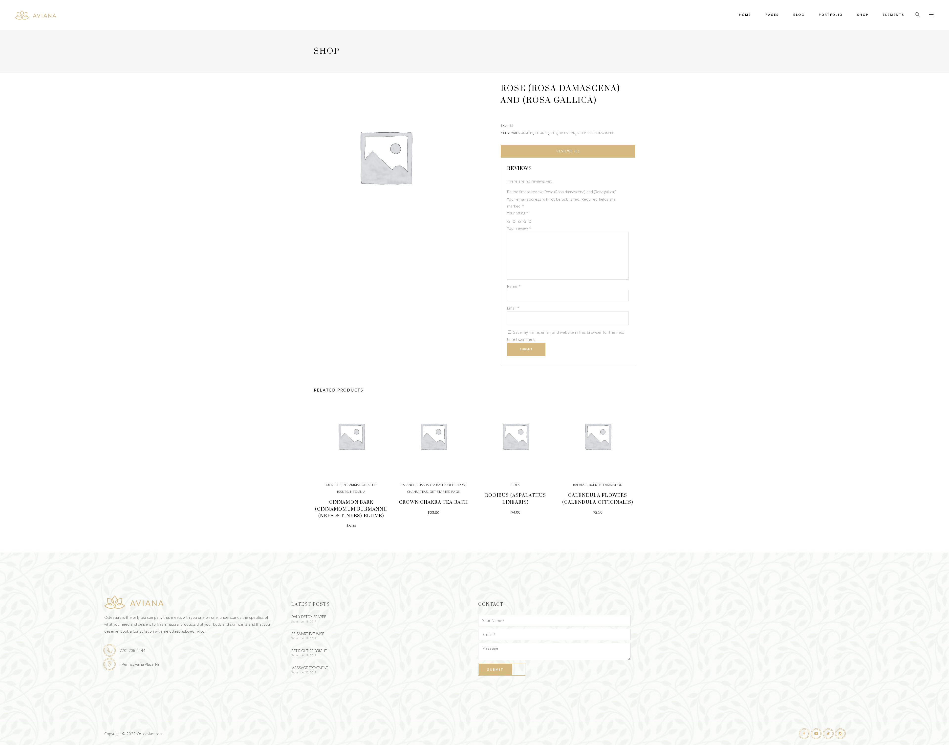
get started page (445, 491)
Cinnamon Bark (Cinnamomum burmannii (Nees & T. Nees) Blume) (351, 508)
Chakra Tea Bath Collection (440, 484)
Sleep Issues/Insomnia (595, 133)
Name (514, 286)
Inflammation (355, 484)
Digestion (567, 133)
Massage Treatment (309, 667)
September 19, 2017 (303, 638)
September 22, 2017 (303, 672)
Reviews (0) (568, 151)
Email (513, 308)
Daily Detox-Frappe (308, 616)
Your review (519, 228)
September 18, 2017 (303, 621)
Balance (541, 133)
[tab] (568, 151)
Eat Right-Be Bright (309, 650)
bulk (553, 133)
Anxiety (527, 133)
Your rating (517, 212)
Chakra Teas (417, 491)
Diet (337, 484)
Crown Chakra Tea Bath (433, 502)
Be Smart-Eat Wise (307, 633)
